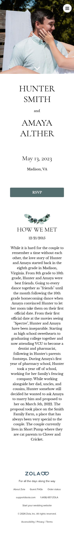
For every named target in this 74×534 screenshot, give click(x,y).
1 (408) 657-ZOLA (49, 497)
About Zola (19, 489)
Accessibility (28, 522)
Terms (49, 522)
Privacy (40, 522)
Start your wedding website (37, 505)
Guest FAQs (36, 489)
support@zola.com (26, 497)
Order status (54, 489)
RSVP (37, 192)
